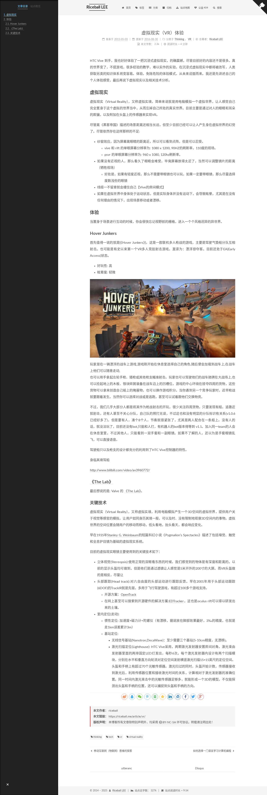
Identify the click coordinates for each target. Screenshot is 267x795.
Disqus (199, 768)
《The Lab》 (101, 482)
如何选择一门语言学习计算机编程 (212, 751)
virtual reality (136, 737)
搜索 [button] (219, 8)
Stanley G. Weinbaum (122, 535)
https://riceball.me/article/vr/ (127, 716)
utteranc (126, 768)
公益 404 (203, 8)
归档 (169, 8)
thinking (97, 737)
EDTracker (176, 601)
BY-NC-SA (169, 722)
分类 (155, 8)
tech (110, 737)
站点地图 (185, 8)
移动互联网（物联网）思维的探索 (112, 751)
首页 (128, 8)
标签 (141, 8)
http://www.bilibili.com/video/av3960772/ (120, 470)
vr (121, 737)
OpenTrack (128, 594)
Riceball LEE (119, 790)
